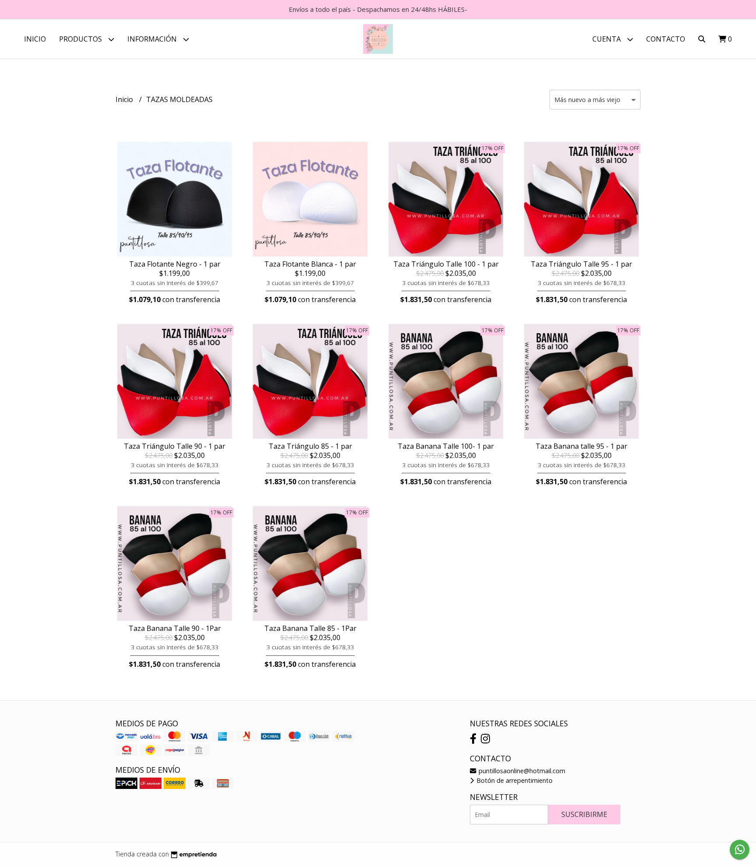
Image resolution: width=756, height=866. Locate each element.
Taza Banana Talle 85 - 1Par (310, 628)
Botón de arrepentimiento (514, 780)
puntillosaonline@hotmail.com (521, 771)
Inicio (35, 39)
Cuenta (607, 39)
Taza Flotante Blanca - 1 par (310, 264)
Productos (81, 39)
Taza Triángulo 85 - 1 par (310, 446)
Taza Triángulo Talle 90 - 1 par (174, 446)
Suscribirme (584, 814)
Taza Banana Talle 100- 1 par (446, 446)
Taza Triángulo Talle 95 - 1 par (581, 264)
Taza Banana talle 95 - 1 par (581, 446)
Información (152, 39)
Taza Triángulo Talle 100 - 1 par (446, 264)
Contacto (665, 39)
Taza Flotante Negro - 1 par (174, 264)
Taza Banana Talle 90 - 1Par (175, 628)
